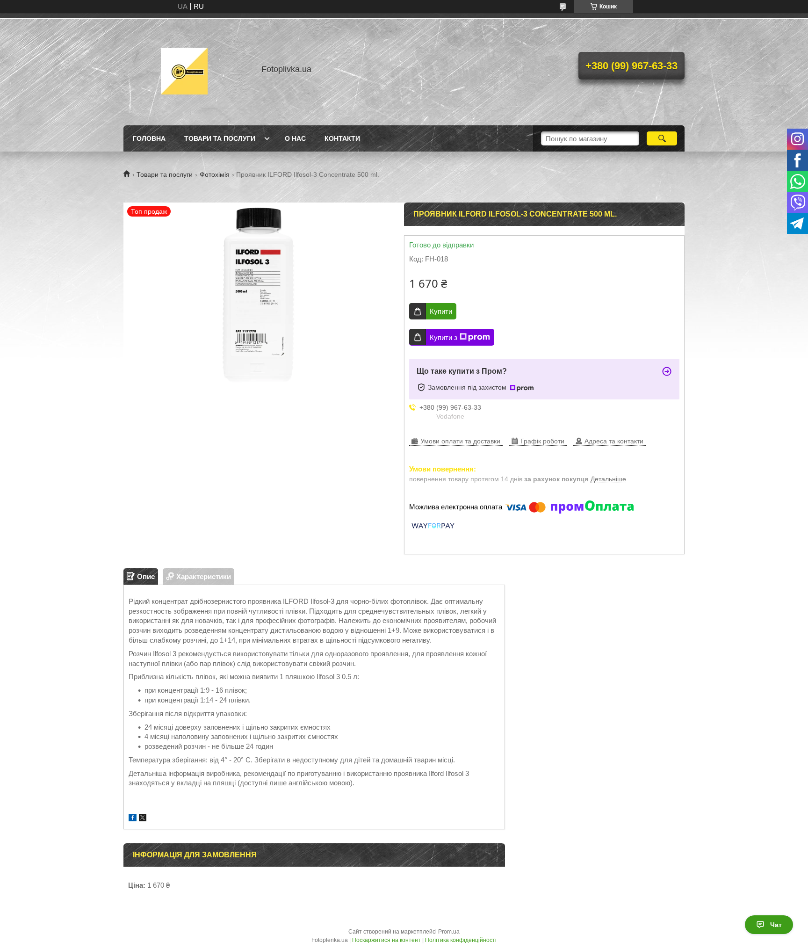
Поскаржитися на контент (386, 940)
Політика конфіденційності (461, 940)
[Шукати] (662, 138)
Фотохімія (215, 174)
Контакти (342, 138)
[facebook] (133, 819)
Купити (441, 311)
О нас (295, 138)
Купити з (443, 337)
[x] (142, 819)
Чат (776, 924)
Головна (149, 138)
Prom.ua (449, 931)
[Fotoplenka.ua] (184, 69)
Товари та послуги (219, 138)
